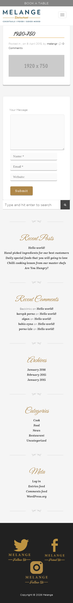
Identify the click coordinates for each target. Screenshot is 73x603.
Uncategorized (36, 440)
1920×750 (24, 34)
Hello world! (36, 248)
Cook (36, 420)
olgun (26, 319)
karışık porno (26, 314)
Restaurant (36, 435)
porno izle (26, 329)
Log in (36, 481)
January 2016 (36, 369)
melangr (52, 43)
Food (37, 425)
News (36, 430)
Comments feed (36, 491)
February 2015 (36, 374)
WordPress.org (36, 496)
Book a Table (36, 3)
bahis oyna (25, 324)
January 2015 (37, 380)
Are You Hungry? (36, 268)
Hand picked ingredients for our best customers (36, 253)
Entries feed (36, 486)
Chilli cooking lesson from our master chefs (36, 263)
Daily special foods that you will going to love (37, 258)
